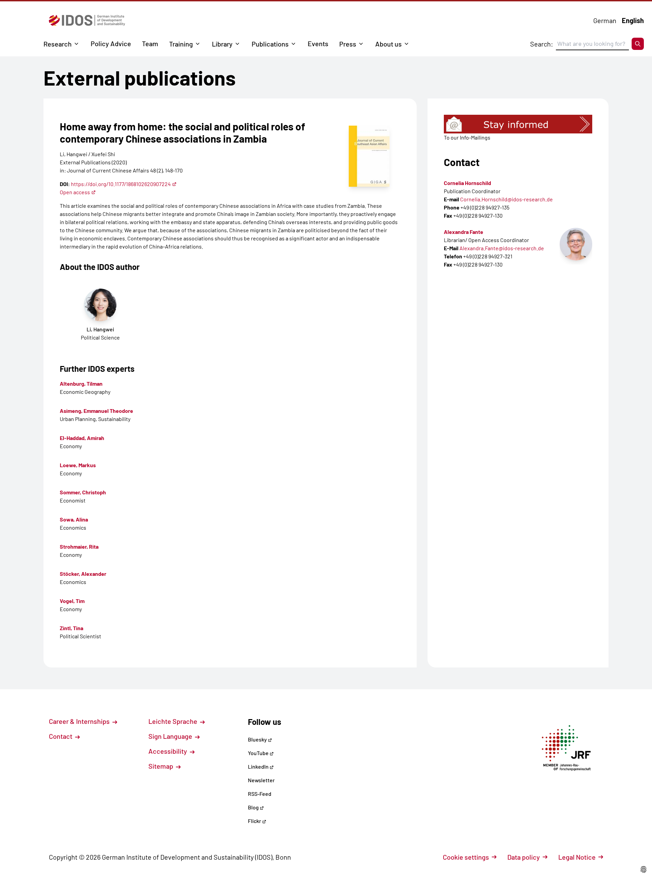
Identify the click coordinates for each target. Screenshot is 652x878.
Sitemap (161, 766)
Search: (541, 44)
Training (181, 44)
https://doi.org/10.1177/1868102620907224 (121, 184)
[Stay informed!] (518, 124)
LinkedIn (259, 766)
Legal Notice (577, 857)
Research (57, 44)
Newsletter (261, 780)
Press (347, 44)
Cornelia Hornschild (467, 183)
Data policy (523, 857)
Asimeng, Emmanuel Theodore (96, 410)
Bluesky (258, 739)
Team (150, 43)
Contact (61, 736)
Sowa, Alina (74, 519)
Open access (75, 192)
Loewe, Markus (78, 465)
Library (222, 44)
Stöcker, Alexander (83, 573)
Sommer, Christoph (83, 492)
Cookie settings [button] (466, 857)
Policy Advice (111, 43)
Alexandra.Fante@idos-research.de (501, 248)
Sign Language (171, 736)
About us (388, 44)
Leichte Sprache (173, 721)
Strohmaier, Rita (79, 546)
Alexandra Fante (463, 231)
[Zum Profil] (576, 244)
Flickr (255, 821)
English (633, 20)
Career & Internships (80, 721)
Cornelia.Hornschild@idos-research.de (506, 199)
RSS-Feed (259, 793)
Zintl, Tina (71, 628)
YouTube (259, 753)
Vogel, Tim (72, 601)
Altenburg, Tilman (81, 383)
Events (318, 43)
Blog (254, 807)
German (604, 20)
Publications (270, 44)
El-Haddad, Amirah (82, 438)
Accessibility (168, 751)
